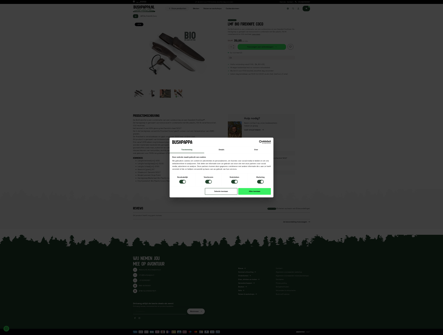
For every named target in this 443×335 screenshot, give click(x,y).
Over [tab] (256, 150)
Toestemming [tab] (186, 150)
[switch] (208, 182)
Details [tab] (221, 150)
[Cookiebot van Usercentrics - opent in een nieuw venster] (261, 142)
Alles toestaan (254, 191)
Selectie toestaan (221, 191)
